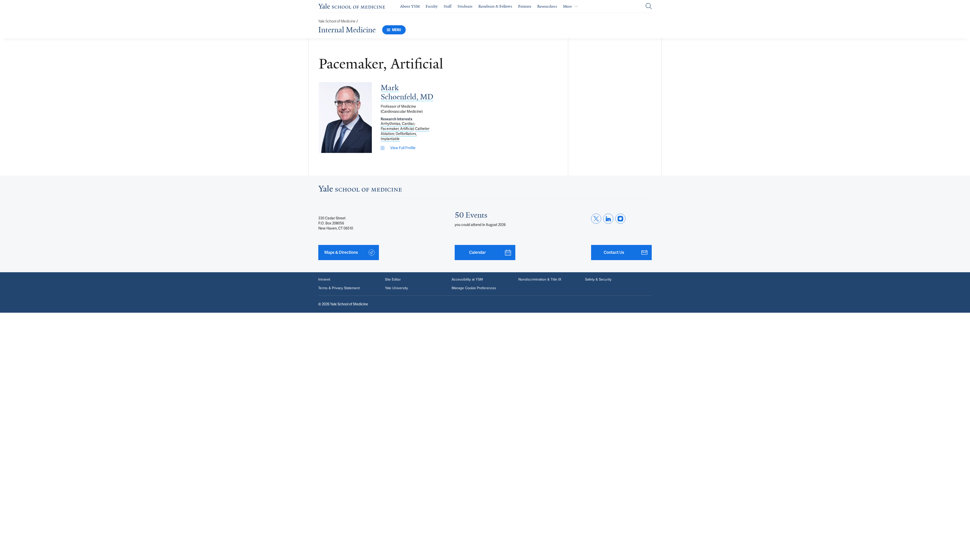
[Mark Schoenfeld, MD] (345, 117)
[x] (596, 219)
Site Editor (393, 279)
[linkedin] (608, 219)
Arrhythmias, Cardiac (398, 123)
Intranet (324, 279)
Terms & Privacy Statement (339, 288)
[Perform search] (649, 6)
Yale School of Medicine (336, 21)
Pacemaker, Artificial (397, 128)
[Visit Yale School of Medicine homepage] (360, 190)
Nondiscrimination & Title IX (539, 279)
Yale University (396, 288)
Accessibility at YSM (467, 279)
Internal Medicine (347, 29)
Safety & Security (598, 279)
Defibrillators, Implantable (399, 136)
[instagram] (620, 219)
